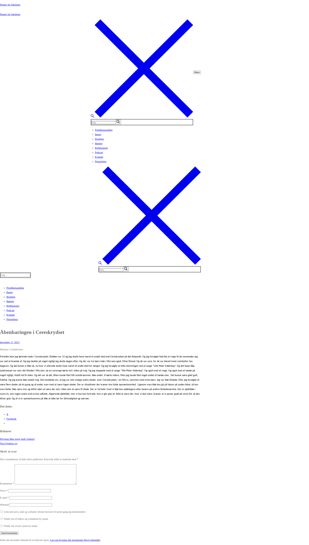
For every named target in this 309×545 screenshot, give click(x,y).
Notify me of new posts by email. (21, 526)
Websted (4, 504)
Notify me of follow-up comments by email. (26, 519)
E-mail (4, 497)
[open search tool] (142, 116)
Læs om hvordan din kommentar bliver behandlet (75, 540)
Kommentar (7, 483)
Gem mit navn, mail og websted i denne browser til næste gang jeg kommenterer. (45, 511)
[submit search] (118, 122)
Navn (4, 490)
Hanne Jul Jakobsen (10, 4)
